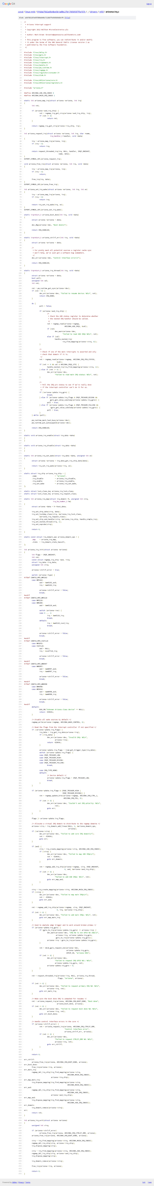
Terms (27, 1182)
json (150, 1182)
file (67, 18)
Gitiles (14, 1182)
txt (143, 1182)
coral (20, 11)
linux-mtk (30, 11)
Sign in (149, 4)
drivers (93, 11)
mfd (101, 11)
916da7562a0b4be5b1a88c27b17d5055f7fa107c (61, 11)
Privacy (21, 1182)
